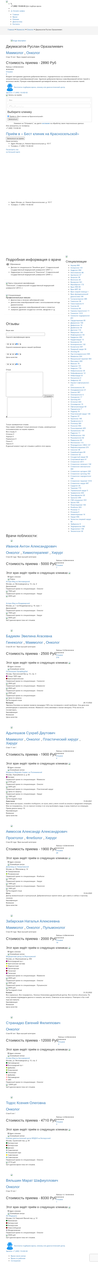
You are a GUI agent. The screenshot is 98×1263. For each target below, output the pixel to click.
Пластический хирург (61, 739)
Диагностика (17, 21)
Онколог (13, 552)
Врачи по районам (18, 1258)
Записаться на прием (15, 138)
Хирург (57, 552)
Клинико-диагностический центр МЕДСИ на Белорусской (28, 1138)
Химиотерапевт (36, 552)
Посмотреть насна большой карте (13, 150)
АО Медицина (11, 1216)
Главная (16, 14)
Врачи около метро (18, 1256)
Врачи (15, 17)
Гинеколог (15, 642)
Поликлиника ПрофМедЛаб (17, 671)
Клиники (16, 19)
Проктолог (15, 837)
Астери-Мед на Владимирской (18, 603)
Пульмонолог (54, 927)
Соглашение (16, 1260)
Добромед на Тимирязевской (17, 866)
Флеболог (34, 837)
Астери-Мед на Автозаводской (18, 581)
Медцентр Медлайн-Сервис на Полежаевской (24, 772)
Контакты (16, 24)
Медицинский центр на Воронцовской (21, 956)
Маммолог (35, 642)
